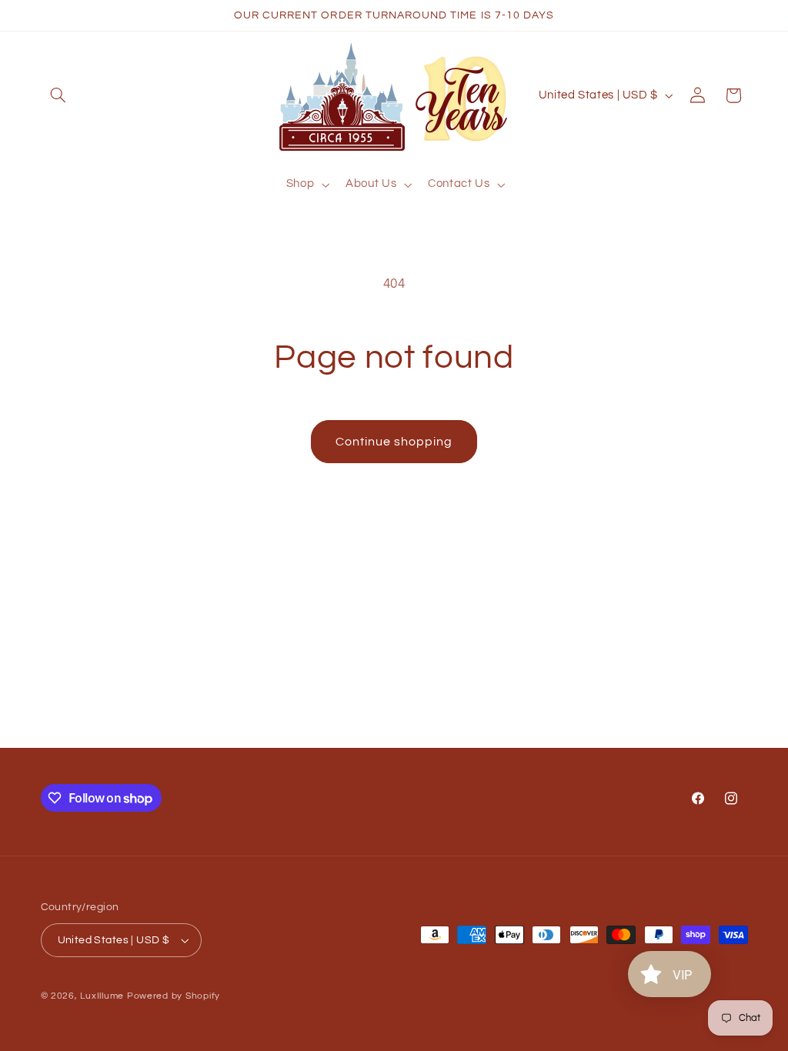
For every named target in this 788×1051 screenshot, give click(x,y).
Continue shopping (394, 441)
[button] (58, 95)
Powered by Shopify (173, 996)
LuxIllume (102, 996)
